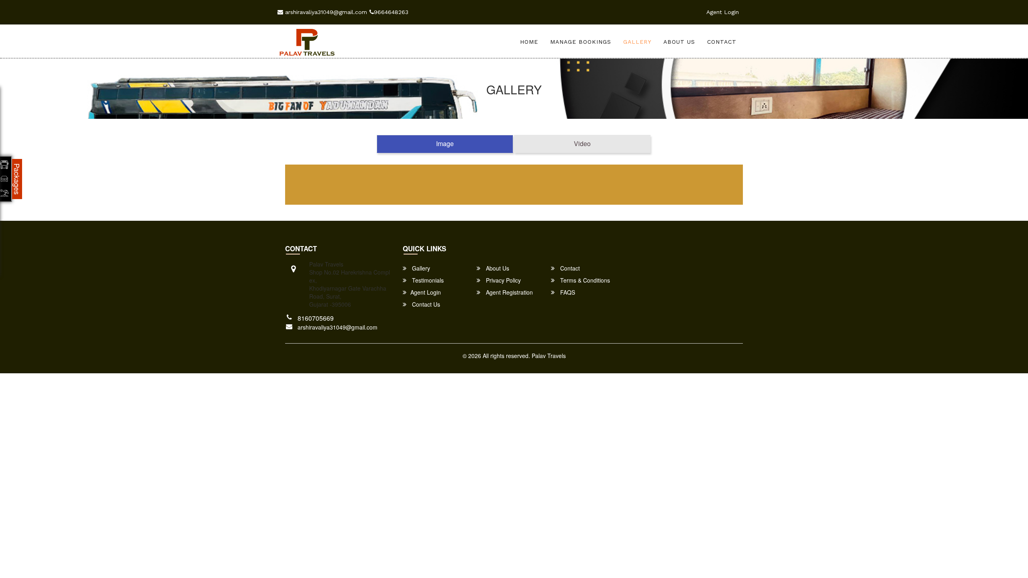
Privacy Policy (502, 280)
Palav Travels (549, 356)
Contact (721, 42)
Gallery (637, 42)
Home (529, 42)
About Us (679, 42)
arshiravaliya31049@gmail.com (325, 12)
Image (445, 143)
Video (582, 143)
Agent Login (722, 12)
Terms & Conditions (584, 280)
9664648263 (391, 12)
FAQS (567, 292)
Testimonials (427, 280)
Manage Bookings (580, 42)
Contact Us (425, 304)
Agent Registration (508, 292)
